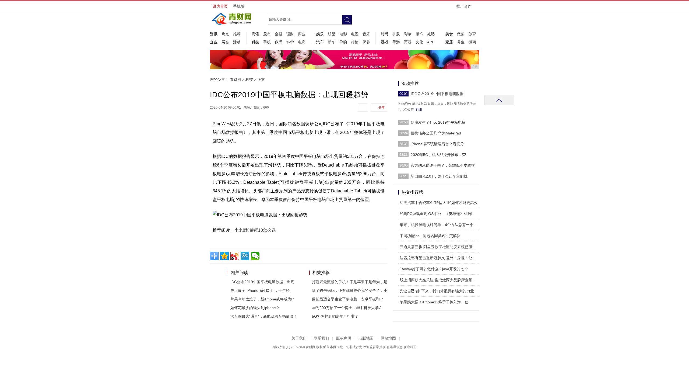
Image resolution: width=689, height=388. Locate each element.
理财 (290, 34)
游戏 (384, 42)
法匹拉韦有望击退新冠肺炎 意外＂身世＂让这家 (440, 258)
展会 (225, 42)
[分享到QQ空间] (224, 256)
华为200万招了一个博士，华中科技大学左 (347, 308)
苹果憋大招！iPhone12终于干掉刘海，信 (434, 302)
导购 (343, 42)
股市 (267, 34)
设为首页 (220, 6)
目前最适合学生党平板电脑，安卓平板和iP (347, 299)
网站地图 (388, 338)
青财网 (235, 79)
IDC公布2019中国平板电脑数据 (437, 94)
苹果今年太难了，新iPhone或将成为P (262, 299)
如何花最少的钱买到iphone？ (255, 308)
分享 (381, 107)
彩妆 (408, 34)
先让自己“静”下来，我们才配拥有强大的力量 (437, 291)
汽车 (320, 42)
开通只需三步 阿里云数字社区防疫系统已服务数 (440, 247)
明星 (331, 34)
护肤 (396, 34)
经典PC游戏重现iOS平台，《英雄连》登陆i (436, 214)
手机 (267, 42)
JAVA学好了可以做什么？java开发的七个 (434, 269)
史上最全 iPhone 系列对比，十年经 (260, 290)
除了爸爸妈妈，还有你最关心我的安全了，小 (349, 290)
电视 (354, 34)
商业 (301, 34)
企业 (213, 42)
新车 (331, 42)
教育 (472, 34)
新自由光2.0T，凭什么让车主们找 (439, 176)
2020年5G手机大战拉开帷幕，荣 (438, 155)
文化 (419, 42)
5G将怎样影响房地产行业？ (335, 316)
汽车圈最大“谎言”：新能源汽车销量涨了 (263, 316)
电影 (343, 34)
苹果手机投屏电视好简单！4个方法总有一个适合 (440, 225)
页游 (408, 42)
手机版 (238, 6)
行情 (354, 42)
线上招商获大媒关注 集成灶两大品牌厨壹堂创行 (440, 280)
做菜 (461, 34)
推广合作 (464, 6)
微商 (472, 42)
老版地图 (366, 338)
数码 (278, 42)
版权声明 (343, 338)
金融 (278, 34)
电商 (301, 42)
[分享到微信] (255, 256)
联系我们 (321, 338)
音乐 (366, 34)
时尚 (384, 34)
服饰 (419, 34)
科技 (255, 42)
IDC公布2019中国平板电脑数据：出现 (262, 282)
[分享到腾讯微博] (245, 256)
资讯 (213, 34)
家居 (449, 42)
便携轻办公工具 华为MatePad (436, 133)
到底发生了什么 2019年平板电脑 (438, 122)
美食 (449, 34)
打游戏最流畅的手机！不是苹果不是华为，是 (349, 282)
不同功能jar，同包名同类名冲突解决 (430, 236)
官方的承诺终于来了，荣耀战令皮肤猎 (443, 165)
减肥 (431, 34)
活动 (237, 42)
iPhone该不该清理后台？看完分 (437, 144)
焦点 (225, 34)
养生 (461, 42)
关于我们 (299, 338)
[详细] (418, 109)
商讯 (255, 34)
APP (430, 42)
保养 (366, 42)
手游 (396, 42)
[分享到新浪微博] (234, 256)
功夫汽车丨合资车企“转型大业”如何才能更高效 (439, 202)
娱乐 (320, 34)
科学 (290, 42)
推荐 (237, 34)
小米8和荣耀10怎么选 (255, 230)
